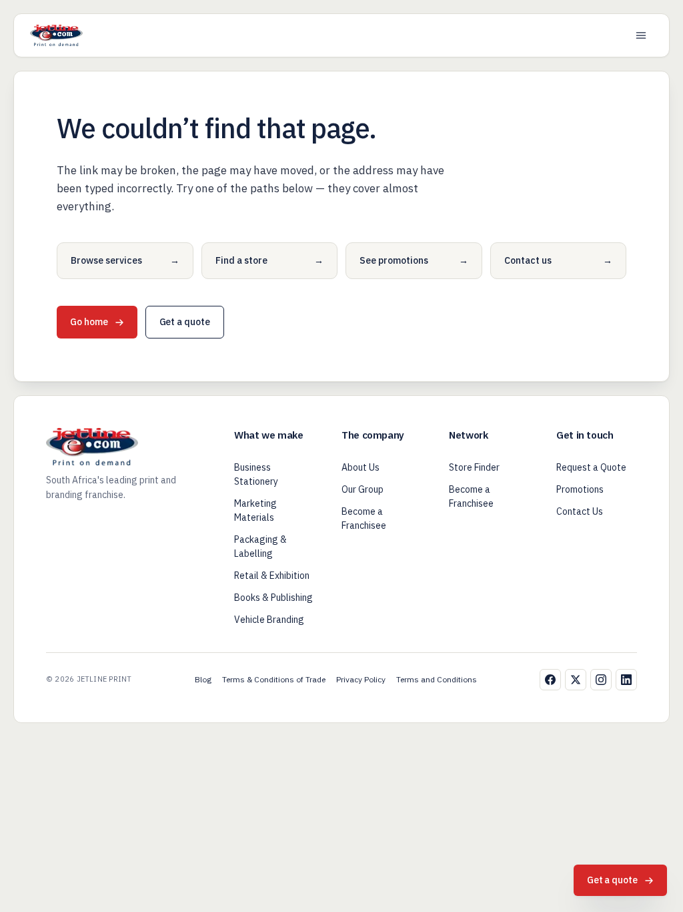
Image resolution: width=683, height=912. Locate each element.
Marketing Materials (255, 510)
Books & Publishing (273, 598)
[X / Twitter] (575, 679)
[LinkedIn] (626, 679)
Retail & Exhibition (271, 575)
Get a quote (184, 322)
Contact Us (579, 511)
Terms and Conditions (436, 679)
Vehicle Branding (269, 620)
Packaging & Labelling (260, 546)
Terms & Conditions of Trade (273, 679)
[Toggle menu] (641, 35)
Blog (203, 679)
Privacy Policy (361, 679)
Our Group (363, 489)
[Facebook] (550, 679)
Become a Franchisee (364, 518)
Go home (89, 322)
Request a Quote (591, 467)
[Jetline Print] (56, 35)
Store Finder (474, 467)
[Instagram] (601, 679)
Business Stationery (256, 474)
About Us (361, 467)
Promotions (580, 489)
